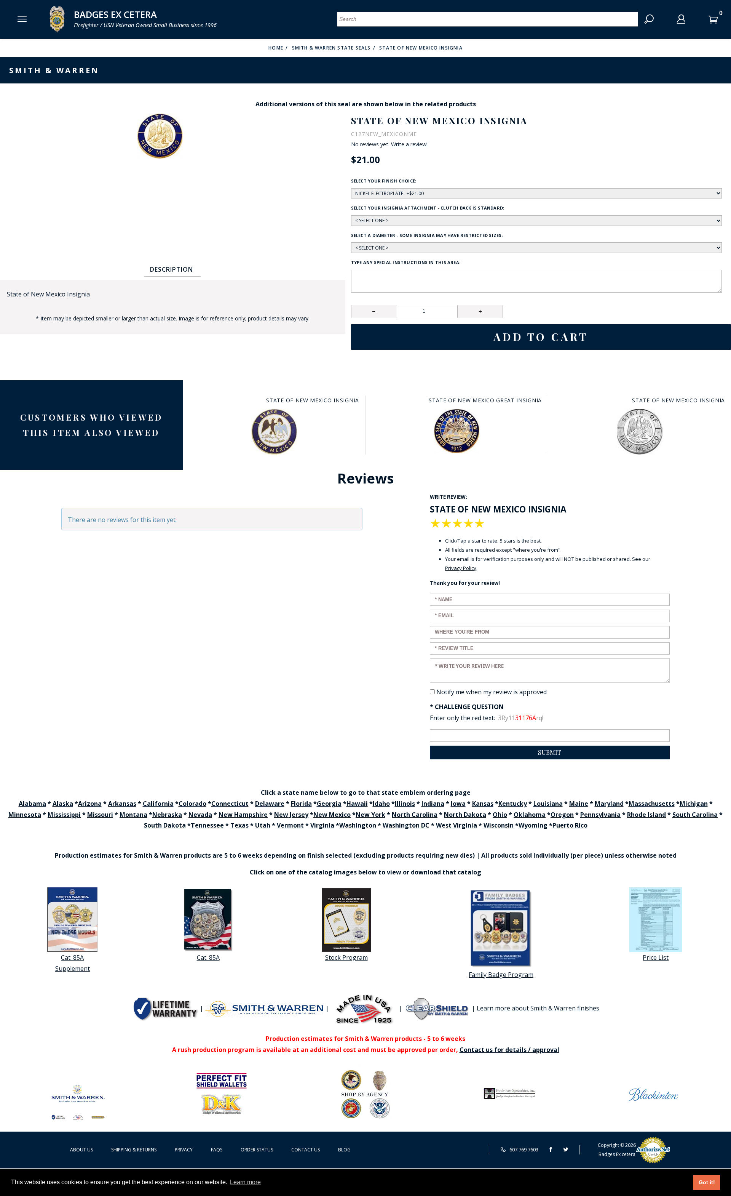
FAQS (216, 1149)
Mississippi (64, 814)
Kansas (482, 803)
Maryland (609, 803)
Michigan (694, 803)
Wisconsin (499, 825)
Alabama (32, 803)
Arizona (90, 803)
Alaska (63, 803)
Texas (239, 825)
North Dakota (465, 814)
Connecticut (230, 803)
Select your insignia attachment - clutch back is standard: (427, 208)
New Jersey (291, 814)
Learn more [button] (245, 1182)
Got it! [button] (707, 1182)
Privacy (184, 1149)
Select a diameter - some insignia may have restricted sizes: (427, 235)
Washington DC (406, 825)
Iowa (458, 803)
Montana (133, 814)
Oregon (562, 814)
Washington (357, 825)
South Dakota (165, 825)
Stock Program (346, 957)
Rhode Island (646, 814)
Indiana (432, 803)
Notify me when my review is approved (491, 692)
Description (171, 269)
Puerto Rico (569, 825)
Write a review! (409, 144)
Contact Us (305, 1149)
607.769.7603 (523, 1149)
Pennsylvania (600, 814)
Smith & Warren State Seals (331, 48)
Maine (578, 803)
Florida (301, 803)
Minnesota (24, 814)
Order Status (257, 1149)
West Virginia (456, 825)
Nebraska (167, 814)
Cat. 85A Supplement (72, 963)
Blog (344, 1149)
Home (275, 48)
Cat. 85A (208, 957)
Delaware (269, 803)
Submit (549, 752)
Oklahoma (530, 814)
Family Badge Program (501, 974)
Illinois (405, 803)
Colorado (192, 803)
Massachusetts (652, 803)
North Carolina (414, 814)
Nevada (200, 814)
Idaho (381, 803)
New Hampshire (243, 814)
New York (370, 814)
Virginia (322, 825)
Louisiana (548, 803)
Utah (262, 825)
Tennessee (207, 825)
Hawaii (357, 803)
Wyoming (533, 825)
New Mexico (332, 814)
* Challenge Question (467, 707)
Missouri (100, 814)
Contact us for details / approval (509, 1049)
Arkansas (122, 803)
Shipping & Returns (133, 1149)
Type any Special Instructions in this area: (405, 262)
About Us (81, 1149)
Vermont (290, 825)
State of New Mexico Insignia (421, 48)
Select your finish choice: (384, 181)
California (158, 803)
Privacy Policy (460, 568)
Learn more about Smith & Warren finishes (538, 1008)
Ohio (500, 814)
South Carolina (695, 814)
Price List (656, 957)
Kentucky (512, 803)
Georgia (329, 803)
